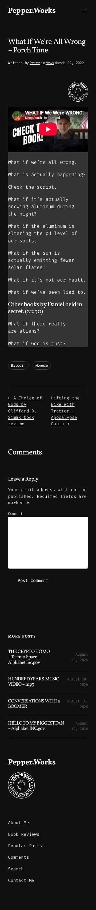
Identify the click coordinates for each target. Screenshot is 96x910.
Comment (15, 513)
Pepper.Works (31, 11)
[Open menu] (85, 11)
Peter (35, 62)
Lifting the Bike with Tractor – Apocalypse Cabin (65, 410)
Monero (41, 365)
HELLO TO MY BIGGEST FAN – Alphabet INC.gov (36, 726)
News (50, 62)
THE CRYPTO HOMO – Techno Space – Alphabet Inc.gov (29, 657)
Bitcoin (18, 365)
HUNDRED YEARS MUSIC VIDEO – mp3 (33, 682)
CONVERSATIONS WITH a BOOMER (34, 704)
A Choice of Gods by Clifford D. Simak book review (25, 410)
